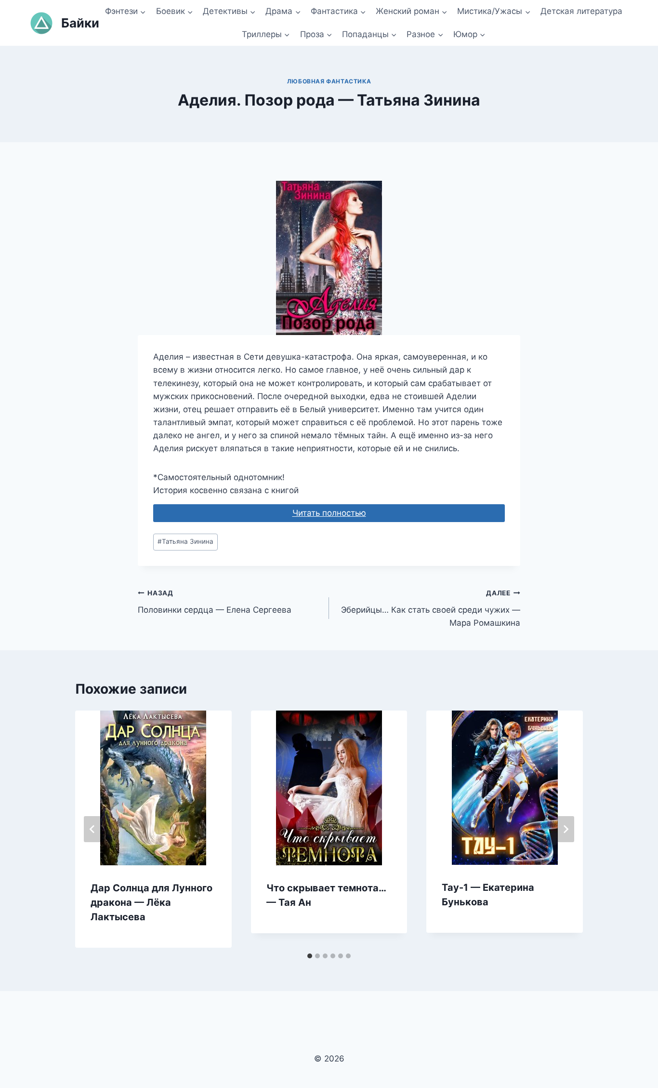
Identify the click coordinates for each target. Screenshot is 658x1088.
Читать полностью (329, 513)
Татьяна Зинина (185, 541)
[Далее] (565, 829)
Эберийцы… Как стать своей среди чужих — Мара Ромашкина (430, 608)
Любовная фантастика (329, 81)
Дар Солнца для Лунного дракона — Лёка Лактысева (151, 902)
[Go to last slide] (92, 829)
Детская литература (581, 11)
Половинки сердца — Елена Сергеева (214, 602)
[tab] (309, 956)
